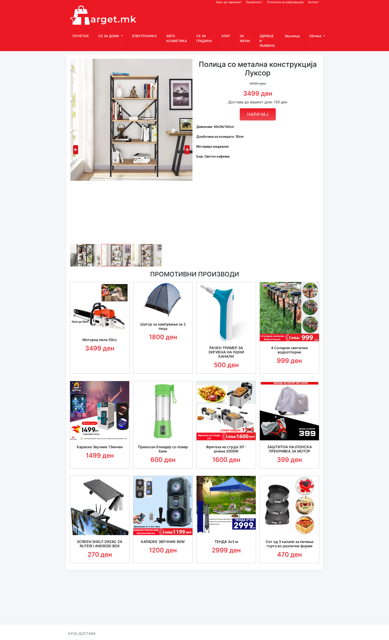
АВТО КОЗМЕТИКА (176, 38)
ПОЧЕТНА (80, 36)
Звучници (292, 36)
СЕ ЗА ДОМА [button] (109, 36)
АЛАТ (226, 36)
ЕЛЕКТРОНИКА (144, 36)
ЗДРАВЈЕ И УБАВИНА (267, 40)
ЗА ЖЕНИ (245, 38)
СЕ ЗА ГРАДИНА (204, 38)
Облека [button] (315, 36)
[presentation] (75, 149)
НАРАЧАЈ (257, 114)
